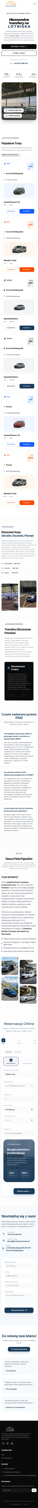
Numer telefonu (11, 1282)
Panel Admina (8, 1458)
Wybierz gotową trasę (11, 1070)
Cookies (25, 1504)
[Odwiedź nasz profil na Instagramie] (7, 1443)
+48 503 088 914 (21, 63)
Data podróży (8, 1105)
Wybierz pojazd (23, 1191)
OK (34, 1490)
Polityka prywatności (15, 1504)
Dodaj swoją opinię (20, 1349)
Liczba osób (7, 1094)
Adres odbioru (8, 1081)
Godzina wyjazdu (9, 1116)
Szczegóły (11, 211)
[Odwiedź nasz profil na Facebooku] (3, 1443)
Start (2, 1454)
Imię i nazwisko (11, 1262)
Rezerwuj (27, 211)
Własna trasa (18, 1051)
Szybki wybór (8, 1051)
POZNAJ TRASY (19, 53)
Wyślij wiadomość (17, 1310)
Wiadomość (9, 1291)
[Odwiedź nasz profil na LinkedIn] (12, 1443)
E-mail (7, 1272)
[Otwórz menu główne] (35, 4)
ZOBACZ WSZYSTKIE (9, 154)
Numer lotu (7, 1129)
